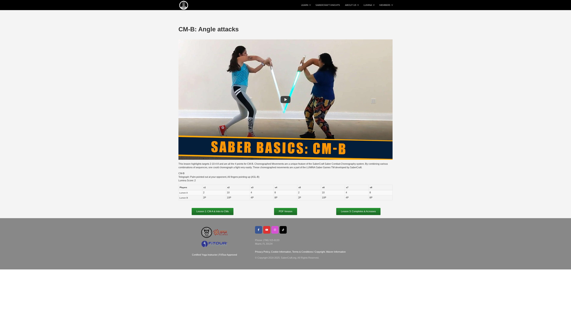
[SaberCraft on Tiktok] (283, 230)
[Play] (285, 99)
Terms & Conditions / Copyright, (308, 252)
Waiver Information (336, 252)
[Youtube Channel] (266, 230)
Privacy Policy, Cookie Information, (273, 252)
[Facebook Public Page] (258, 230)
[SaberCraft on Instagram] (275, 230)
